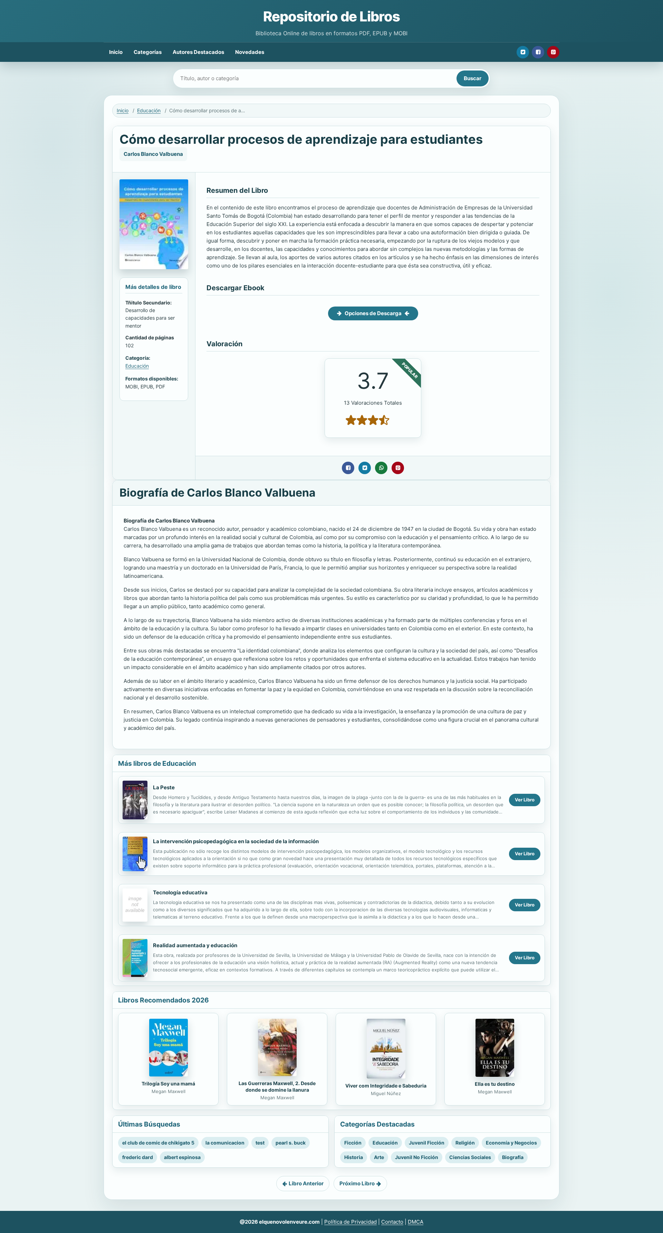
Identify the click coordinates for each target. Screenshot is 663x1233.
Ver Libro (525, 799)
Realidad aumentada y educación (195, 945)
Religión (465, 1143)
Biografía (512, 1157)
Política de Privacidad (350, 1221)
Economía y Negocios (511, 1143)
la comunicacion (224, 1143)
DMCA (415, 1221)
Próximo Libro (357, 1183)
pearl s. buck (291, 1143)
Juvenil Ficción (426, 1143)
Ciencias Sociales (470, 1157)
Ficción (353, 1143)
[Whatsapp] (381, 468)
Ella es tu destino (495, 1084)
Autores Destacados (198, 52)
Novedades (249, 52)
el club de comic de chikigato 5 (158, 1143)
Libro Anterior (306, 1183)
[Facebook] (538, 52)
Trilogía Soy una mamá (168, 1083)
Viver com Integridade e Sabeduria (385, 1086)
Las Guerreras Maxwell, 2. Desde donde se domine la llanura (277, 1086)
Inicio (116, 52)
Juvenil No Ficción (416, 1157)
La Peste (164, 787)
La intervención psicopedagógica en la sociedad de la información (236, 841)
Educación (149, 110)
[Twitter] (523, 52)
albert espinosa (182, 1157)
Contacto (392, 1221)
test (260, 1143)
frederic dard (137, 1157)
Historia (353, 1157)
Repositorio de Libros (331, 16)
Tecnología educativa (180, 892)
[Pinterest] (553, 52)
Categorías (148, 52)
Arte (379, 1157)
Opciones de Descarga (373, 313)
